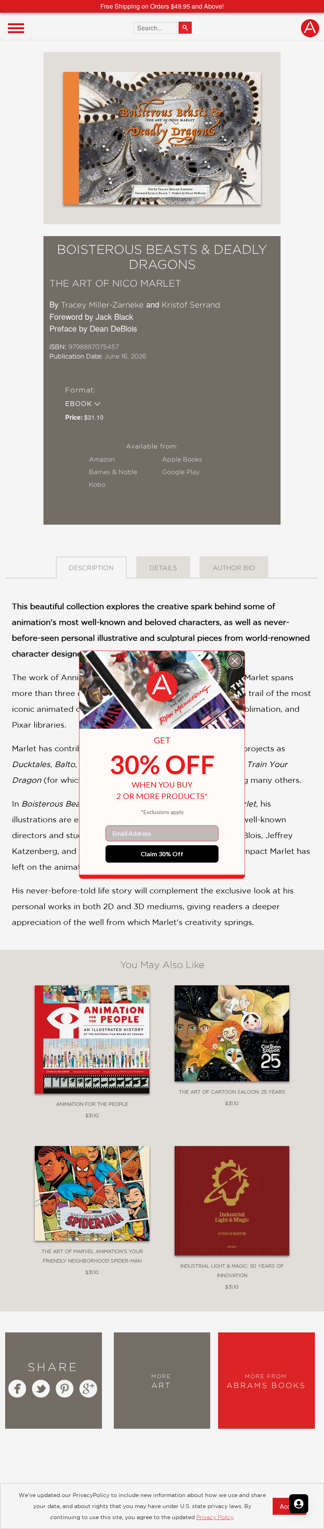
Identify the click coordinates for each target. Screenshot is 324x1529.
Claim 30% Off (162, 853)
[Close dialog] (235, 661)
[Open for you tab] (298, 1503)
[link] (162, 686)
